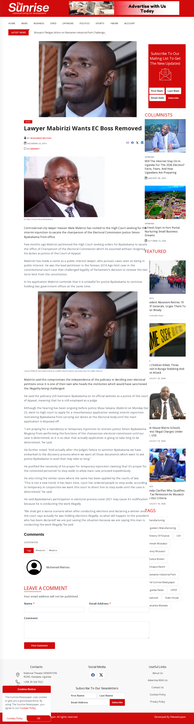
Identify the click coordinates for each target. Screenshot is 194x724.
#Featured (40, 550)
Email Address (100, 603)
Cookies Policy (158, 694)
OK (38, 718)
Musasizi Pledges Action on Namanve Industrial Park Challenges (70, 32)
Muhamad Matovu (41, 138)
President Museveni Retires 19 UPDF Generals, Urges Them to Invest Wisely (165, 306)
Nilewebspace (178, 717)
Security (149, 298)
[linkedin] (142, 142)
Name (29, 603)
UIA (179, 535)
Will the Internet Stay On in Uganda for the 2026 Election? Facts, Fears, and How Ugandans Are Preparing (164, 166)
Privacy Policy (157, 701)
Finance (149, 486)
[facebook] (132, 142)
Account (129, 23)
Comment (31, 618)
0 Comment (33, 148)
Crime (148, 361)
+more (114, 23)
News (147, 423)
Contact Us (158, 687)
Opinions (149, 157)
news (24, 23)
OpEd (53, 23)
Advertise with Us (158, 680)
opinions (68, 23)
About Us (157, 673)
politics (85, 23)
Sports (100, 23)
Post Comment (39, 645)
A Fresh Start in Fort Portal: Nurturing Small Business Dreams (162, 231)
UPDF (174, 590)
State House (172, 597)
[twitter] (137, 142)
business (39, 23)
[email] (127, 142)
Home (11, 23)
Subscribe (173, 97)
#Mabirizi (53, 550)
